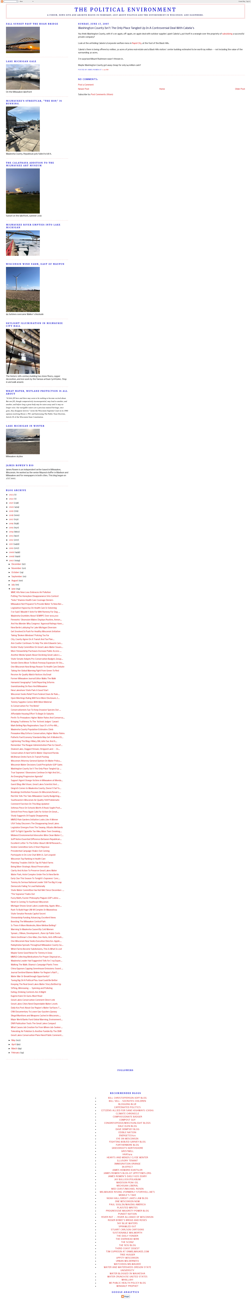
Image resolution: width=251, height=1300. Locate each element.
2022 (11, 499)
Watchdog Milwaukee (127, 1264)
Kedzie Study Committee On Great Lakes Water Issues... (37, 647)
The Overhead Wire (127, 1239)
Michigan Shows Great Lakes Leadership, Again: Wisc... (36, 906)
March (14, 1049)
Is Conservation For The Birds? (25, 706)
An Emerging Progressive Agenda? (27, 777)
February (15, 1053)
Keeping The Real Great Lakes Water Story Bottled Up (36, 984)
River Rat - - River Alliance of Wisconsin (127, 1217)
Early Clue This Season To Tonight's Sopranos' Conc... (35, 878)
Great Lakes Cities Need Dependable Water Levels (34, 1004)
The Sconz (127, 1242)
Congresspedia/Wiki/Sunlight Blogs (127, 1123)
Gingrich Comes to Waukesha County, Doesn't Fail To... (36, 788)
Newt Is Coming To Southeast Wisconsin (29, 902)
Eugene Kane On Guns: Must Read (26, 996)
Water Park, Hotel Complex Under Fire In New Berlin (35, 875)
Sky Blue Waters (127, 1223)
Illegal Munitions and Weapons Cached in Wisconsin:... (36, 1016)
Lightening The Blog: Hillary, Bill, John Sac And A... (34, 741)
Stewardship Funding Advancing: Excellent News (33, 918)
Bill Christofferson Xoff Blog (127, 1098)
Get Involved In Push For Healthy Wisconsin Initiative (35, 631)
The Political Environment (125, 10)
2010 (11, 548)
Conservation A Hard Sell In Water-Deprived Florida (35, 753)
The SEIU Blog (127, 1245)
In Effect (127, 1167)
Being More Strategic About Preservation (30, 867)
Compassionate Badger (127, 1117)
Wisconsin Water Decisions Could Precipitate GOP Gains (36, 765)
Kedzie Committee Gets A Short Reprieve (30, 847)
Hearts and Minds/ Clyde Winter (127, 1158)
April (13, 1044)
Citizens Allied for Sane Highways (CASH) (127, 1110)
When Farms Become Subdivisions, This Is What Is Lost (36, 949)
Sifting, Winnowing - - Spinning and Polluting (32, 988)
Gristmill (127, 1151)
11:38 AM (105, 70)
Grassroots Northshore (127, 1148)
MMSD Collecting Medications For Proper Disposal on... (36, 957)
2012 (11, 540)
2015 (11, 528)
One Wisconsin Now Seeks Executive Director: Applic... (36, 941)
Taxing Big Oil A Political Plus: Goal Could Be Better (34, 980)
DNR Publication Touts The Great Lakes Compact (33, 1023)
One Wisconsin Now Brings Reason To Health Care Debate (37, 667)
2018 (11, 515)
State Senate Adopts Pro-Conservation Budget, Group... (37, 659)
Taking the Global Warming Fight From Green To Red (35, 671)
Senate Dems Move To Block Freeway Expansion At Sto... (37, 663)
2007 (11, 561)
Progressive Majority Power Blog (127, 1211)
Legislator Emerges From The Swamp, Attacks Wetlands (37, 827)
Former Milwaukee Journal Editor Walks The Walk (33, 679)
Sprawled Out (127, 1227)
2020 (11, 507)
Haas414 (127, 1154)
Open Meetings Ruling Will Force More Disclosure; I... (35, 698)
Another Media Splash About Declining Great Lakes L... (36, 655)
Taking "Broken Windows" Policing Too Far (30, 635)
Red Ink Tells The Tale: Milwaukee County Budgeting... (36, 796)
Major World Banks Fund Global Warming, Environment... (37, 1020)
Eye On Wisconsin (127, 1139)
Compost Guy (127, 1120)
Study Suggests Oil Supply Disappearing (29, 816)
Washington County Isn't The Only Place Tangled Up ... (36, 769)
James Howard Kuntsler (127, 1170)
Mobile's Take (127, 1195)
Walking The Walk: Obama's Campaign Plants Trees (34, 965)
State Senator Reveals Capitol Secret (28, 914)
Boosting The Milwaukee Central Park (28, 922)
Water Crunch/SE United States (127, 1277)
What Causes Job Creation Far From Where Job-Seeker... (37, 1027)
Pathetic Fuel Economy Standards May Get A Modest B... (37, 737)
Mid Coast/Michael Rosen (127, 1189)
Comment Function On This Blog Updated (30, 804)
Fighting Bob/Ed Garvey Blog (127, 1142)
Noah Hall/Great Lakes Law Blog (127, 1198)
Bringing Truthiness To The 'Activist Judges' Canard (34, 722)
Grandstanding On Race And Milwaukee (29, 686)
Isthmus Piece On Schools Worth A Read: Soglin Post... (36, 808)
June (13, 589)
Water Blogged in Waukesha (127, 1274)
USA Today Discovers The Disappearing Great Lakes (35, 824)
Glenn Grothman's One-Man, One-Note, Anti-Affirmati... (37, 937)
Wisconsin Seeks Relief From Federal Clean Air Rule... (35, 694)
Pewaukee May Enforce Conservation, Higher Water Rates (38, 733)
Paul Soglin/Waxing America (127, 1205)
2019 (11, 511)
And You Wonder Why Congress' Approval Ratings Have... (37, 624)
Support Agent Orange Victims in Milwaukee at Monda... (37, 780)
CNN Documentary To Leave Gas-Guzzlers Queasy (34, 1012)
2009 (11, 552)
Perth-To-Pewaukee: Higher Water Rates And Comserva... (38, 718)
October (15, 572)
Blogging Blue (127, 1104)
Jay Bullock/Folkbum (127, 1179)
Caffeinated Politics (127, 1107)
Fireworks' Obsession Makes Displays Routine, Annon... (36, 620)
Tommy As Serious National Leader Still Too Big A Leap (36, 882)
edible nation (127, 1132)
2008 (12, 556)
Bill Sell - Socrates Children (127, 1101)
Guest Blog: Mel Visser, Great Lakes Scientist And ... (35, 784)
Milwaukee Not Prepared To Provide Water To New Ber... (37, 604)
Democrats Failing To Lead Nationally (28, 886)
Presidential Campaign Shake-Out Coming (30, 851)
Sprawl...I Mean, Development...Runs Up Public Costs (35, 933)
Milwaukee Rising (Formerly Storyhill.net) (127, 1192)
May (13, 1040)
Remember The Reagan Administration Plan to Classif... (36, 745)
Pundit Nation (127, 1214)
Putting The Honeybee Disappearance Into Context (35, 596)
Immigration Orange (127, 1164)
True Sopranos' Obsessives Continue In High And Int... (36, 773)
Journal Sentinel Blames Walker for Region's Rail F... (35, 973)
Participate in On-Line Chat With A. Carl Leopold (33, 855)
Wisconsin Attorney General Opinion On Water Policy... (36, 761)
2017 (11, 519)
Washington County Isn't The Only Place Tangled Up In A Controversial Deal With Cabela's (136, 28)
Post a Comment (86, 85)
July (13, 585)
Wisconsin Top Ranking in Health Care (28, 859)
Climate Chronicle (127, 1114)
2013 (11, 536)
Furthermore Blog (127, 1145)
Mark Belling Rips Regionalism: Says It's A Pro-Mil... (35, 726)
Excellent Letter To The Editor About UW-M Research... (36, 843)
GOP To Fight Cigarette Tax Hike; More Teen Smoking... (36, 831)
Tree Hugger (127, 1255)
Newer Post (83, 89)
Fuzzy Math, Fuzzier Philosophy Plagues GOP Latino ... (35, 898)
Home (162, 89)
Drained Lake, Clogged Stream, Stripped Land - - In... (35, 749)
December (16, 564)
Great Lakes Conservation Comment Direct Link (33, 1000)
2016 (11, 524)
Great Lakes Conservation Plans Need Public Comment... (37, 1035)
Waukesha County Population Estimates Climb (32, 729)
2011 (11, 544)
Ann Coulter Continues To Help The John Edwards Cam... (36, 643)
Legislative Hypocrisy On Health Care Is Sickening (34, 608)
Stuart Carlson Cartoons (127, 1230)
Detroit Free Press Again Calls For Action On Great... (35, 812)
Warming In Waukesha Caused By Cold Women (32, 929)
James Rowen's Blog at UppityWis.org (127, 1173)
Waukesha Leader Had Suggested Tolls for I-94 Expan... (36, 961)
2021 (11, 503)
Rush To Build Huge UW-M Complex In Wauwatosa (34, 910)
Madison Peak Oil (127, 1183)
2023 (11, 495)
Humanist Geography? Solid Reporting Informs (32, 682)
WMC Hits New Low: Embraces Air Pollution (31, 592)
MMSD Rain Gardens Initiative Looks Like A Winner (34, 820)
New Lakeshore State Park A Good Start (29, 690)
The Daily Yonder (127, 1236)
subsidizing (227, 34)
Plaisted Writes (127, 1208)
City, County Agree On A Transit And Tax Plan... (32, 639)
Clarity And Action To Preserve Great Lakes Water (34, 871)
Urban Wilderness (127, 1261)
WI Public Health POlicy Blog (127, 1283)
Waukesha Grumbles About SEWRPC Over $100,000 (34, 616)
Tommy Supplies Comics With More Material (31, 702)
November (16, 568)
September (17, 577)
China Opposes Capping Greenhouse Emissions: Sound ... (37, 969)
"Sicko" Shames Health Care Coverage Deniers (32, 600)
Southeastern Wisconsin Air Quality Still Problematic (35, 800)
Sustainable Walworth (127, 1233)
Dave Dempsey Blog (127, 1129)
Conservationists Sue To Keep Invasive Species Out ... (36, 710)
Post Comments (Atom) (102, 94)
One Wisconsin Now (127, 1201)
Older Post (240, 89)
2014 (11, 532)
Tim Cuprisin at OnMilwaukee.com (127, 1252)
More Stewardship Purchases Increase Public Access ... (36, 651)
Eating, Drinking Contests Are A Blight (28, 992)
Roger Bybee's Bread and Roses (127, 1220)
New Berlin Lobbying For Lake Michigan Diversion (33, 628)
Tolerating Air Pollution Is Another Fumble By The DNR (36, 1031)
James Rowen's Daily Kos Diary (127, 1176)
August (15, 581)
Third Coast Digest (127, 1248)
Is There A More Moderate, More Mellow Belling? (33, 925)
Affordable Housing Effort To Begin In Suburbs (32, 714)
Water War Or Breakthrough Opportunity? (30, 976)
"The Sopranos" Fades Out (23, 894)
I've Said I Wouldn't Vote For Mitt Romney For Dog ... (35, 612)
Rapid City (136, 43)
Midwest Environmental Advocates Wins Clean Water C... (37, 835)
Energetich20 (127, 1136)
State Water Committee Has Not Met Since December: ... (37, 890)
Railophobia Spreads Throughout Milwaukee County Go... (37, 945)
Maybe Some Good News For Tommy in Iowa (31, 953)
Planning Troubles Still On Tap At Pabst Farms (32, 863)
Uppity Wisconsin (127, 1258)
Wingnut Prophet (127, 1286)
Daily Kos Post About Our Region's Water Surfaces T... (36, 1008)
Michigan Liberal (127, 1186)
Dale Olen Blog (127, 1126)
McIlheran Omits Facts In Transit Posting (30, 757)
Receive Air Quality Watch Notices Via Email (31, 675)
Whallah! (127, 1280)
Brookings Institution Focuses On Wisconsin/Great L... (36, 792)
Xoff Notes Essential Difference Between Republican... (36, 839)
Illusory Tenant (127, 1161)
